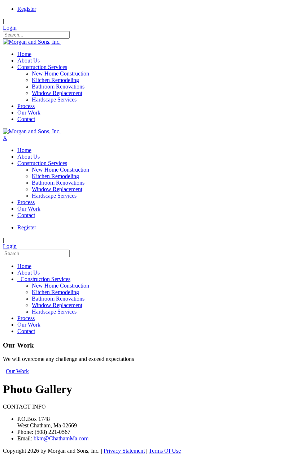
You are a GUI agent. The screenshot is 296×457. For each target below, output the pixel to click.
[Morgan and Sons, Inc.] (32, 42)
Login (10, 28)
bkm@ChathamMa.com (61, 438)
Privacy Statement (124, 451)
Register (26, 9)
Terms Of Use (165, 451)
